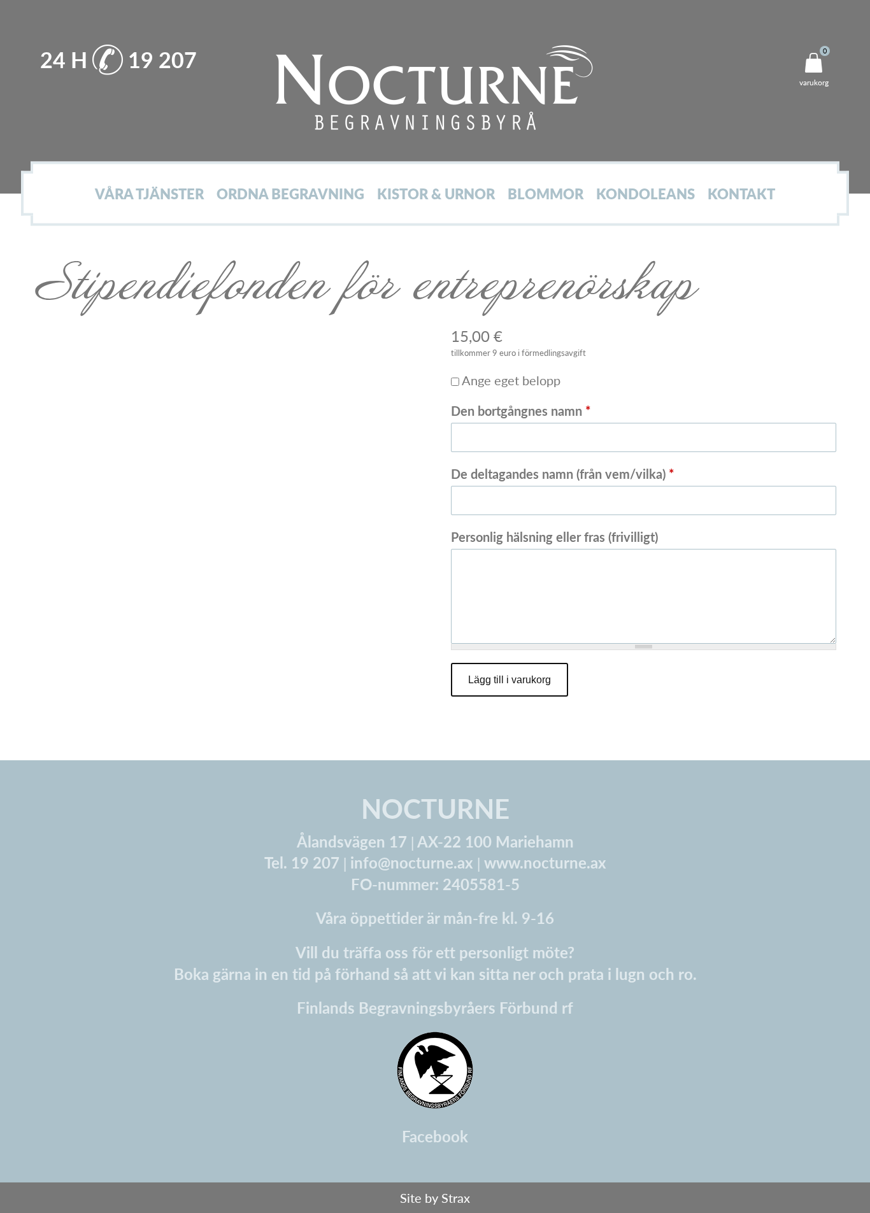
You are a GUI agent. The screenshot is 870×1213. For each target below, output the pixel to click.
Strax (455, 1198)
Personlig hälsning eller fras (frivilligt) (554, 537)
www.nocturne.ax (545, 862)
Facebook (435, 1136)
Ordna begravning (290, 194)
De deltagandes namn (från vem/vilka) (562, 474)
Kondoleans (645, 194)
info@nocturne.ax (411, 862)
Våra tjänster (149, 194)
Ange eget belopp (511, 380)
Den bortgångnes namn (521, 411)
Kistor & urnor (436, 194)
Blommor (545, 194)
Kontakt (741, 194)
